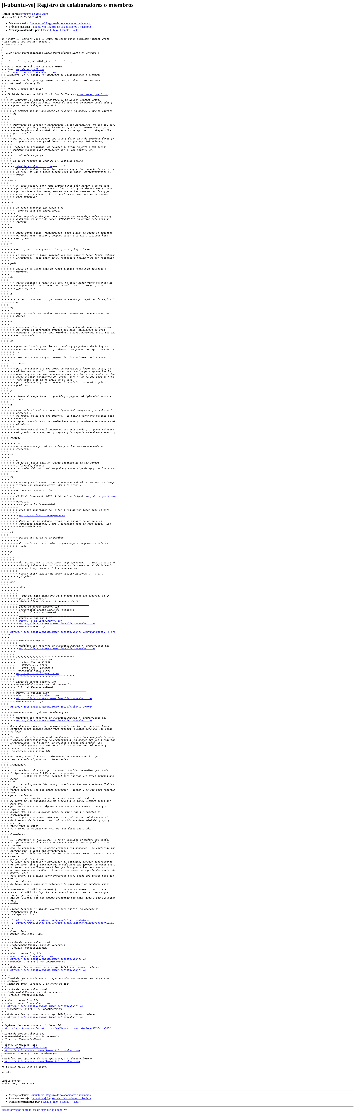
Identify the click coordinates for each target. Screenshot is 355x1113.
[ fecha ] (46, 30)
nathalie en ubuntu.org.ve (33, 166)
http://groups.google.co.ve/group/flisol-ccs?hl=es (52, 920)
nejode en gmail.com (30, 69)
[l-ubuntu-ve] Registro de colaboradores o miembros (60, 23)
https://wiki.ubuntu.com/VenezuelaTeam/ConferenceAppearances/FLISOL (65, 922)
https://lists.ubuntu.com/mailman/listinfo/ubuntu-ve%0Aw (51, 706)
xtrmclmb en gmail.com (34, 13)
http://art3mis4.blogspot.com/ (37, 673)
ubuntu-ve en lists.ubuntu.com (34, 72)
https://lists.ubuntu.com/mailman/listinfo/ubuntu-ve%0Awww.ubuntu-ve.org (62, 631)
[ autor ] (76, 30)
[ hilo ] (55, 30)
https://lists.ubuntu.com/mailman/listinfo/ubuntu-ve (57, 623)
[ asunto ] (65, 30)
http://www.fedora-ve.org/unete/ (42, 515)
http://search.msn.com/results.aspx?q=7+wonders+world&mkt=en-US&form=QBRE (57, 1028)
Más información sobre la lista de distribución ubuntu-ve (34, 1109)
